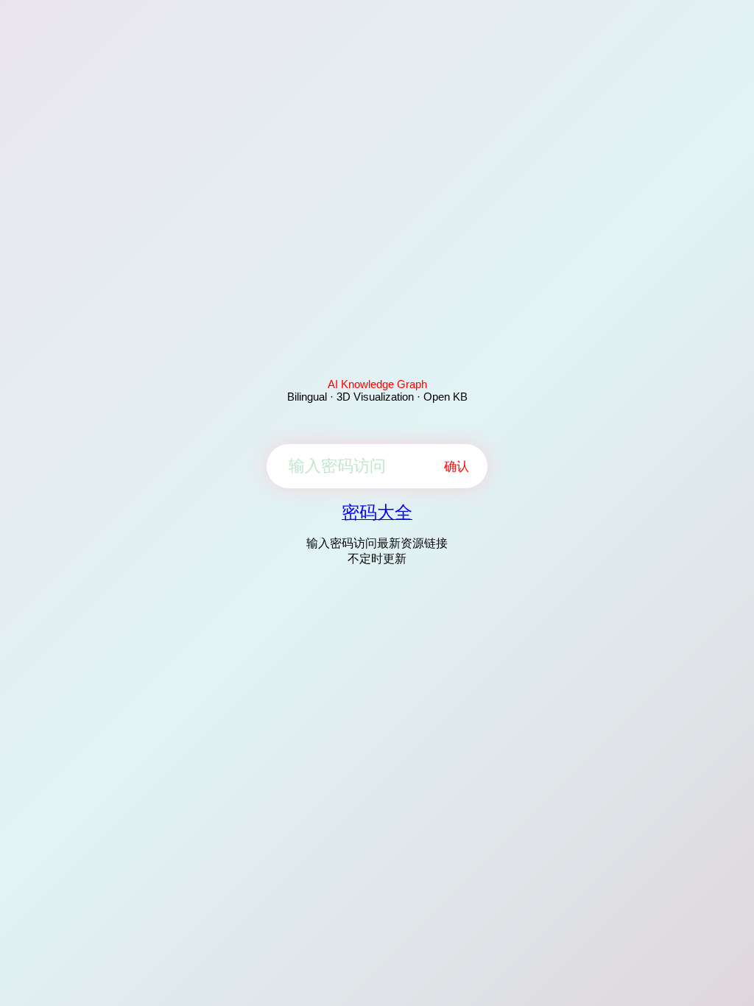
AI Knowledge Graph (377, 384)
